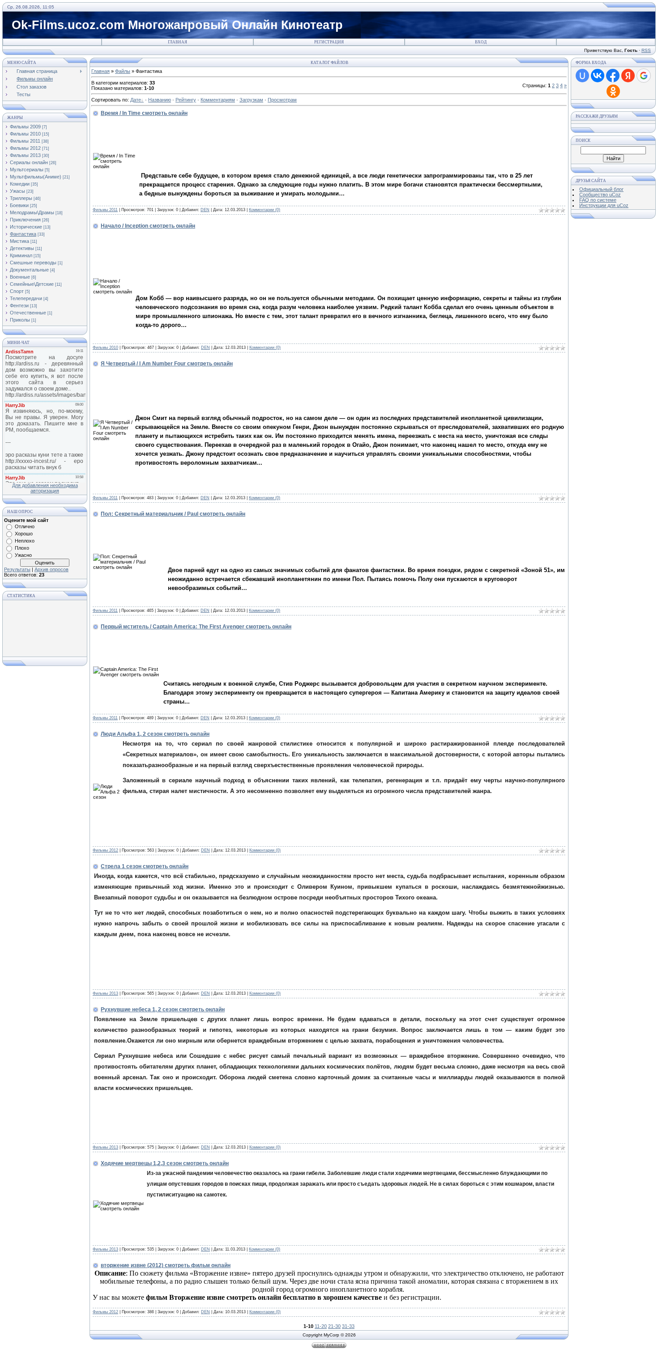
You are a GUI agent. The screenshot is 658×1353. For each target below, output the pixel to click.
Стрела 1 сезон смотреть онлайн (144, 866)
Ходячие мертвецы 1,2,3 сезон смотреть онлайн (165, 1163)
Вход (481, 42)
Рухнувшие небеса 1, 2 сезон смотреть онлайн (163, 1009)
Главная (177, 42)
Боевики (19, 205)
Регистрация (329, 42)
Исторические (26, 226)
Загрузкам (251, 99)
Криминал (21, 255)
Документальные (29, 269)
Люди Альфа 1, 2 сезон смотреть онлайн (155, 734)
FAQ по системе (597, 200)
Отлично (24, 526)
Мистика (19, 241)
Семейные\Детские (32, 284)
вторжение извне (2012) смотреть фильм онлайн (166, 1265)
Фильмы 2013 (25, 155)
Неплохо (24, 540)
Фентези (19, 305)
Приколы (20, 319)
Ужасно (23, 555)
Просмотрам (282, 99)
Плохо (22, 548)
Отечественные (28, 312)
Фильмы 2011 (25, 141)
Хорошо (24, 533)
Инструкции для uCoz (603, 205)
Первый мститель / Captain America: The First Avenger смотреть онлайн (196, 626)
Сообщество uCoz (600, 194)
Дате (135, 99)
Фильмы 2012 (25, 148)
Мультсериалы (26, 169)
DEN (205, 210)
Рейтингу (185, 99)
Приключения (25, 219)
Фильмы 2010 (25, 133)
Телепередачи (26, 298)
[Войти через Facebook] (613, 75)
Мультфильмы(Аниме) (35, 176)
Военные (20, 277)
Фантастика (23, 234)
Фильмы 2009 (25, 126)
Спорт (17, 291)
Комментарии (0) (264, 210)
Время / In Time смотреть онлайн (144, 113)
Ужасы (17, 191)
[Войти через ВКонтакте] (597, 75)
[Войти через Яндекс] (628, 75)
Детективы (22, 248)
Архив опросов (51, 569)
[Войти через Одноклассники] (613, 91)
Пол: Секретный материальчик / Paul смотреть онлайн (173, 514)
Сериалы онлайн (29, 162)
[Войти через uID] (582, 75)
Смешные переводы (33, 262)
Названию (159, 99)
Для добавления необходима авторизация (45, 488)
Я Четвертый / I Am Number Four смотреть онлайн (167, 364)
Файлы (122, 71)
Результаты (17, 569)
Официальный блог (601, 189)
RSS (646, 50)
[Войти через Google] (644, 75)
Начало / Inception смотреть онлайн (148, 226)
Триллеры (21, 198)
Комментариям (218, 99)
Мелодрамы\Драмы (32, 212)
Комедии (20, 184)
